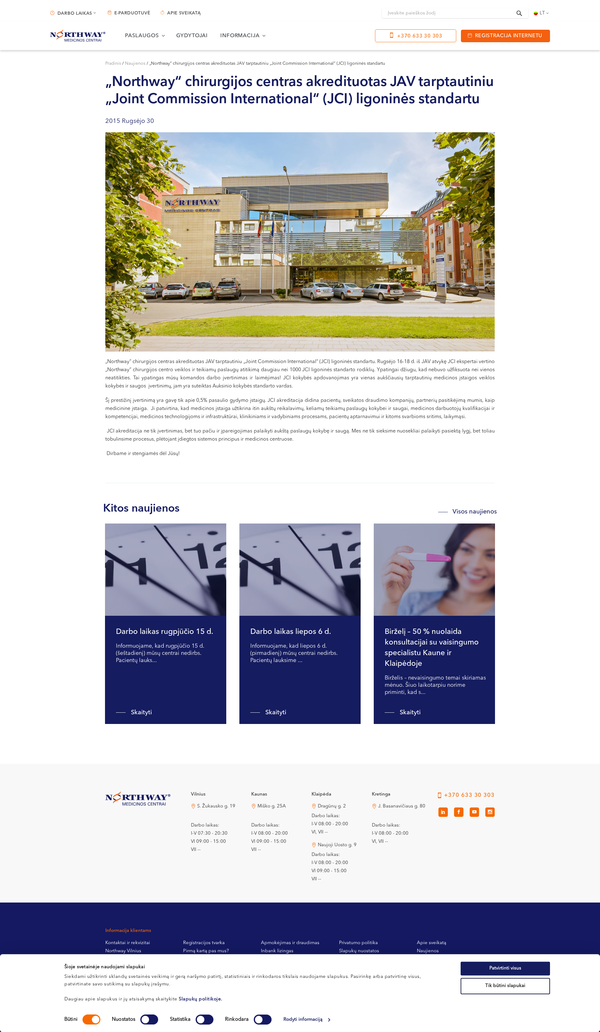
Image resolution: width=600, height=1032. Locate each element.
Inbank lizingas (277, 951)
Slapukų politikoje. (200, 999)
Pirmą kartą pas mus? (206, 951)
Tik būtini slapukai (505, 986)
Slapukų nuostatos (359, 951)
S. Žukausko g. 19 (216, 806)
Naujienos (135, 63)
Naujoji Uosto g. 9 (337, 845)
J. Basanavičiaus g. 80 (401, 806)
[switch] (149, 1019)
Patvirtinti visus (505, 968)
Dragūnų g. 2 (332, 806)
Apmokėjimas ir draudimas (290, 943)
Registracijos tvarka (204, 943)
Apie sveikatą (184, 13)
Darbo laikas (75, 13)
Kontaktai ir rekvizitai (127, 943)
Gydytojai (192, 35)
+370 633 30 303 (419, 36)
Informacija (239, 35)
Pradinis (113, 63)
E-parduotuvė (132, 13)
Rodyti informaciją (303, 1019)
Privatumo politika (358, 943)
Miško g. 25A (272, 806)
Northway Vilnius (123, 951)
